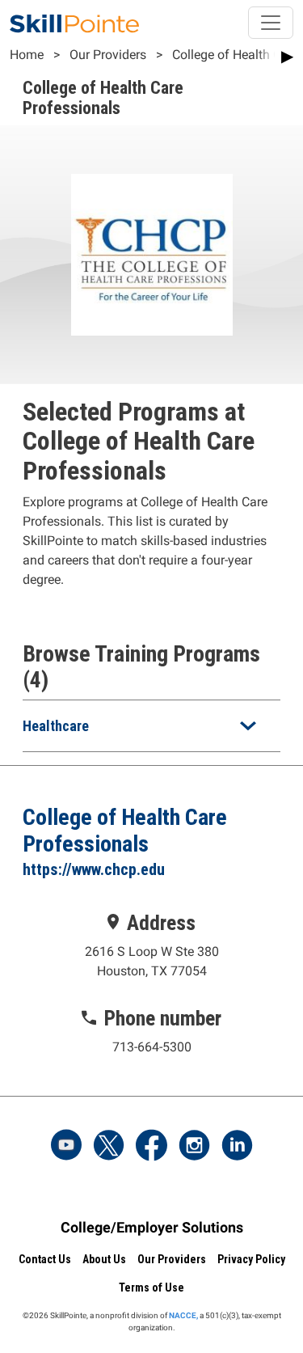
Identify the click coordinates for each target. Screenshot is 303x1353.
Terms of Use (151, 1287)
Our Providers (107, 54)
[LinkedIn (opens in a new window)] (237, 1147)
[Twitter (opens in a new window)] (109, 1147)
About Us (104, 1259)
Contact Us (45, 1259)
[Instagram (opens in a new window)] (194, 1147)
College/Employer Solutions (152, 1227)
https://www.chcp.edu (94, 869)
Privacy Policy (251, 1259)
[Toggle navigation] (270, 22)
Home (27, 54)
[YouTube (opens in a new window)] (66, 1147)
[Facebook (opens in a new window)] (152, 1147)
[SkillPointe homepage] (74, 22)
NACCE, (183, 1315)
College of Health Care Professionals (125, 830)
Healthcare (56, 725)
